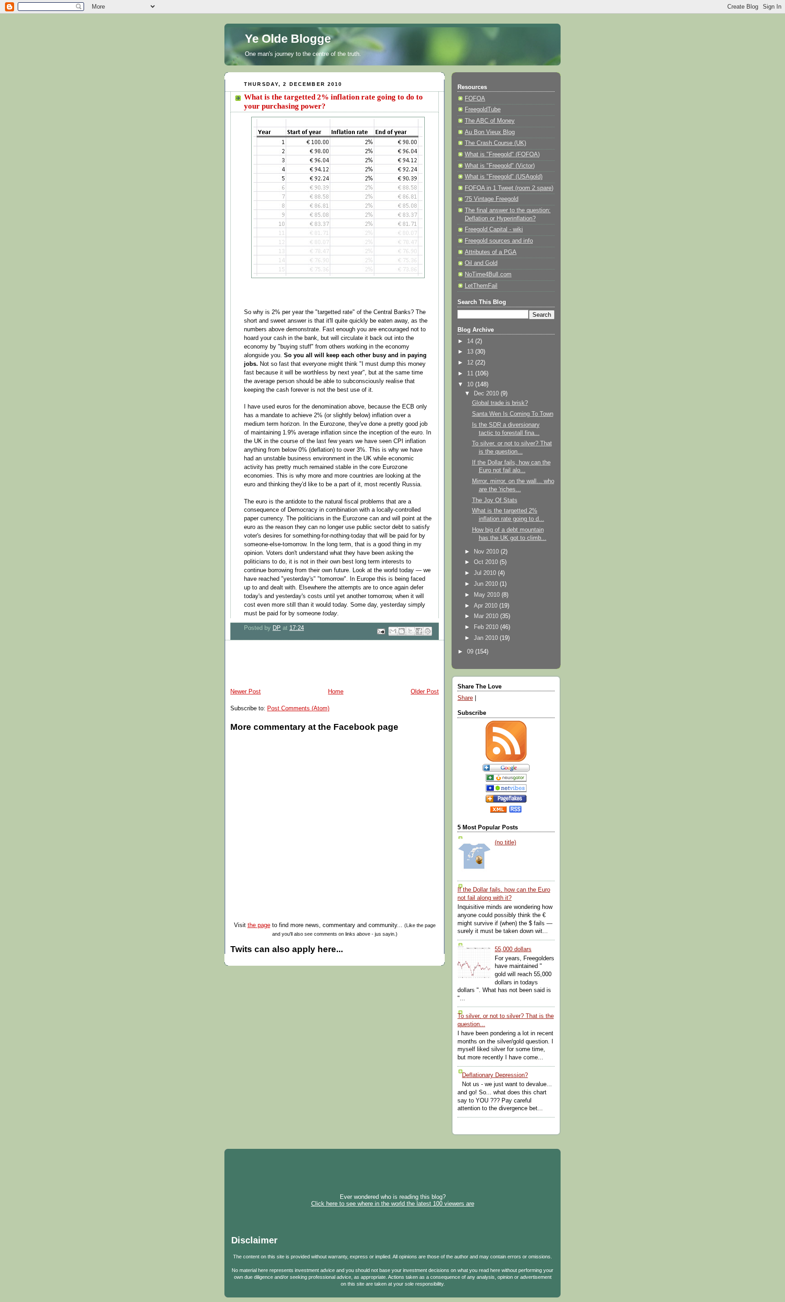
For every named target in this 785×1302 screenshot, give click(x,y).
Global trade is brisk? (500, 403)
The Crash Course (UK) (495, 143)
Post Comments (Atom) (298, 708)
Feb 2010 (487, 627)
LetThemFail (481, 286)
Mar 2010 (487, 616)
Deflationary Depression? (495, 1075)
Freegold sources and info (499, 241)
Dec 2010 (487, 393)
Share (465, 698)
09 (471, 652)
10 (471, 384)
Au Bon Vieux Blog (490, 132)
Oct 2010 (487, 562)
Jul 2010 (486, 573)
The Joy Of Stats (494, 500)
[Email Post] (381, 631)
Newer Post (245, 691)
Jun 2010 (487, 584)
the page (259, 925)
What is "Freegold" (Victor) (500, 166)
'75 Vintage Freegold (491, 199)
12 (471, 362)
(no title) (505, 842)
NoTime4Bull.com (488, 274)
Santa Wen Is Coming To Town (512, 414)
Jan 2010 (487, 638)
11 (471, 373)
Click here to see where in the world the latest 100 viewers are (392, 1203)
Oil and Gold (481, 263)
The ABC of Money (490, 121)
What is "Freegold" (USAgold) (503, 177)
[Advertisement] (330, 665)
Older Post (425, 691)
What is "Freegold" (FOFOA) (502, 154)
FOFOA (475, 98)
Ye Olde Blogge (288, 38)
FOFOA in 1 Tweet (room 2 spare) (509, 188)
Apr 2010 (486, 606)
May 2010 (488, 595)
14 (471, 341)
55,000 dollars (513, 949)
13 (471, 352)
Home (335, 691)
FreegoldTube (483, 109)
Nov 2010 (487, 552)
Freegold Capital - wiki (494, 229)
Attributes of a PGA (491, 252)
